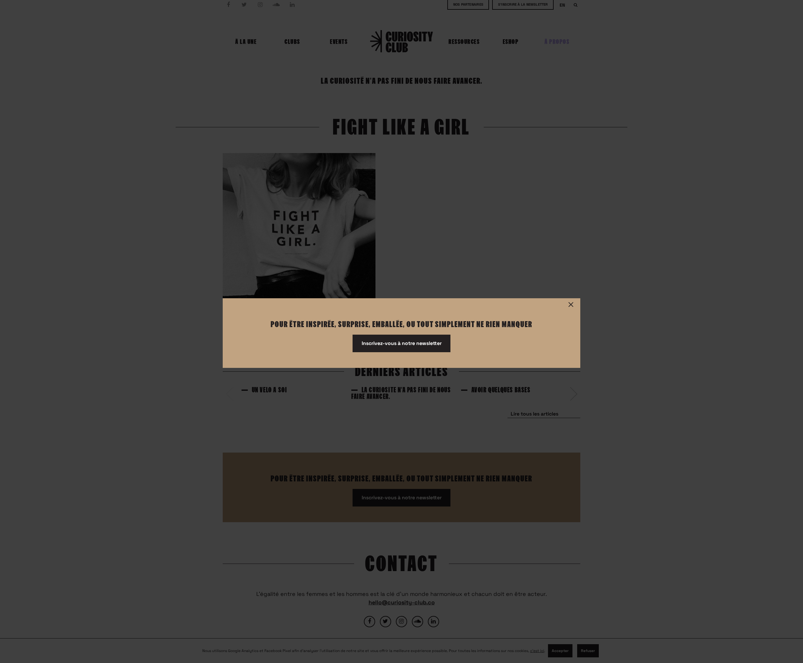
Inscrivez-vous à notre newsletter (402, 343)
